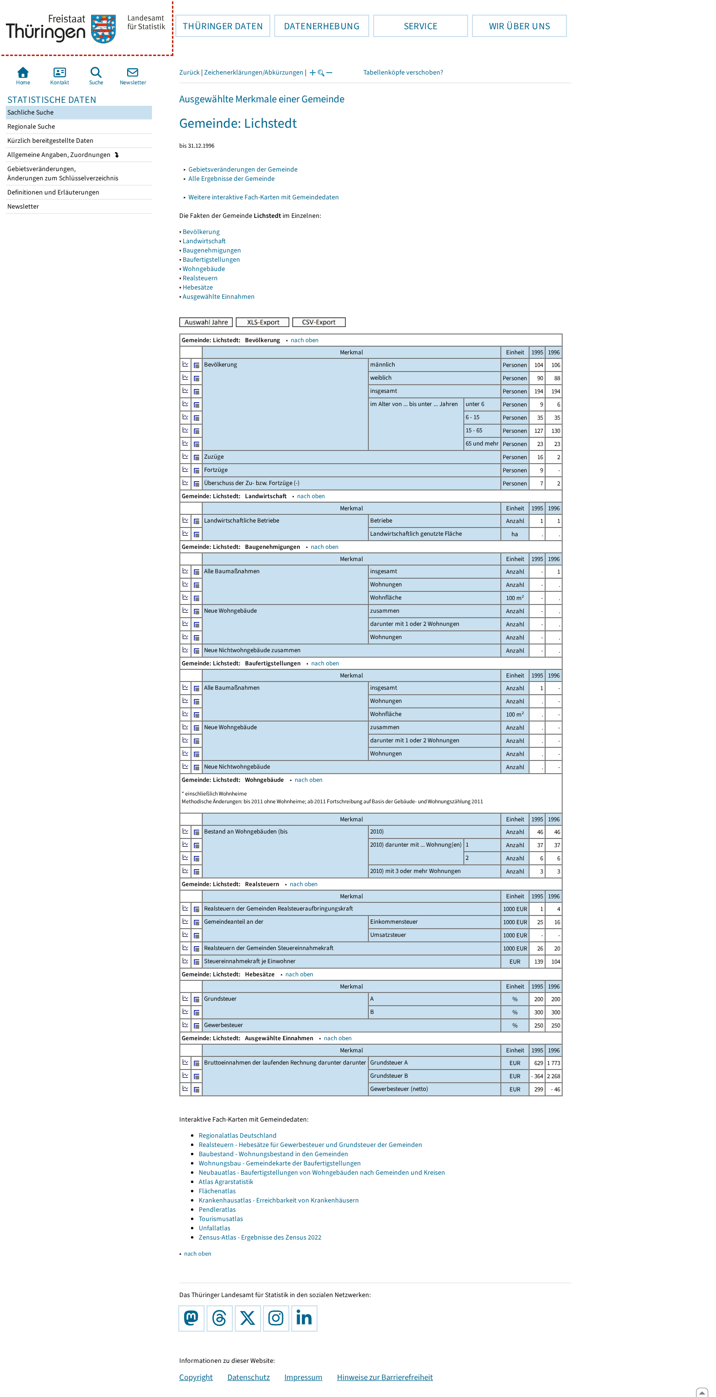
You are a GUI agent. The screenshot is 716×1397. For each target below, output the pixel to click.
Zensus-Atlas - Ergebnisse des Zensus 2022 (260, 1237)
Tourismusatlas (221, 1218)
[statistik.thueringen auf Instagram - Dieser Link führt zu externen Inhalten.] (278, 1318)
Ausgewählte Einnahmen (219, 296)
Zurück (189, 72)
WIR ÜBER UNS (511, 25)
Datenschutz (248, 1377)
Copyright (196, 1377)
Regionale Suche (30, 126)
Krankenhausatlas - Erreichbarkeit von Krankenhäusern (279, 1200)
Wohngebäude (204, 268)
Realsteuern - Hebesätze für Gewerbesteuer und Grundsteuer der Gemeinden (310, 1144)
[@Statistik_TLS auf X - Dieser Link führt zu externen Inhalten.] (250, 1318)
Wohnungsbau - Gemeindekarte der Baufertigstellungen (280, 1163)
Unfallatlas (214, 1228)
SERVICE (405, 25)
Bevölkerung (201, 231)
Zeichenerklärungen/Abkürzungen (253, 72)
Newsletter (22, 206)
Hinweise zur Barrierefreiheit (385, 1377)
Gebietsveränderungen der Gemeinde (243, 169)
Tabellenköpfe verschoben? (403, 72)
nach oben (305, 340)
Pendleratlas (217, 1209)
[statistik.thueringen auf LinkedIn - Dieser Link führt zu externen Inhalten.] (306, 1318)
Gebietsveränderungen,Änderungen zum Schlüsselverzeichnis (62, 173)
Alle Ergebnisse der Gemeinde (231, 178)
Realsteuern (200, 278)
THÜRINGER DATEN (219, 25)
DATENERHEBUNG (316, 25)
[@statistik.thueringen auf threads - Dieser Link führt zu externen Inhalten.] (221, 1318)
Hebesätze (198, 287)
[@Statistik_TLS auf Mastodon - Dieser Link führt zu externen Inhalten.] (193, 1318)
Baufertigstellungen (211, 259)
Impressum (303, 1377)
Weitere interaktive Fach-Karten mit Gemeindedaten (263, 197)
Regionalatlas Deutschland (238, 1135)
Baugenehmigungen (212, 250)
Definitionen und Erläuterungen (52, 192)
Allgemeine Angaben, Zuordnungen (59, 154)
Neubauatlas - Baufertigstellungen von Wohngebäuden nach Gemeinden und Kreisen (322, 1172)
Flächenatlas (217, 1191)
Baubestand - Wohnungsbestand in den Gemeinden (273, 1154)
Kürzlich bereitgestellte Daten (50, 140)
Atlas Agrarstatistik (226, 1181)
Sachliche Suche (30, 112)
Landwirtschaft (204, 241)
